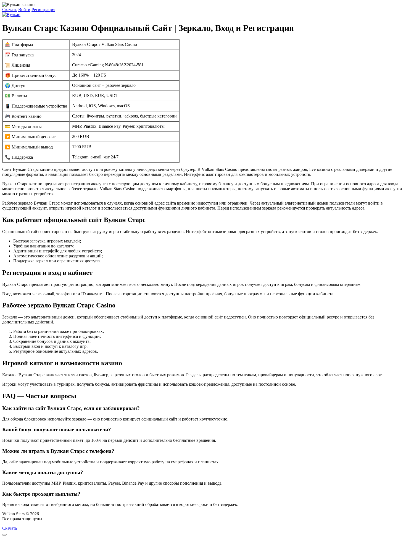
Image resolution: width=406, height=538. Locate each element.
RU (47, 518)
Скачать (9, 9)
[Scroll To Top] (4, 535)
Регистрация (43, 9)
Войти (24, 9)
